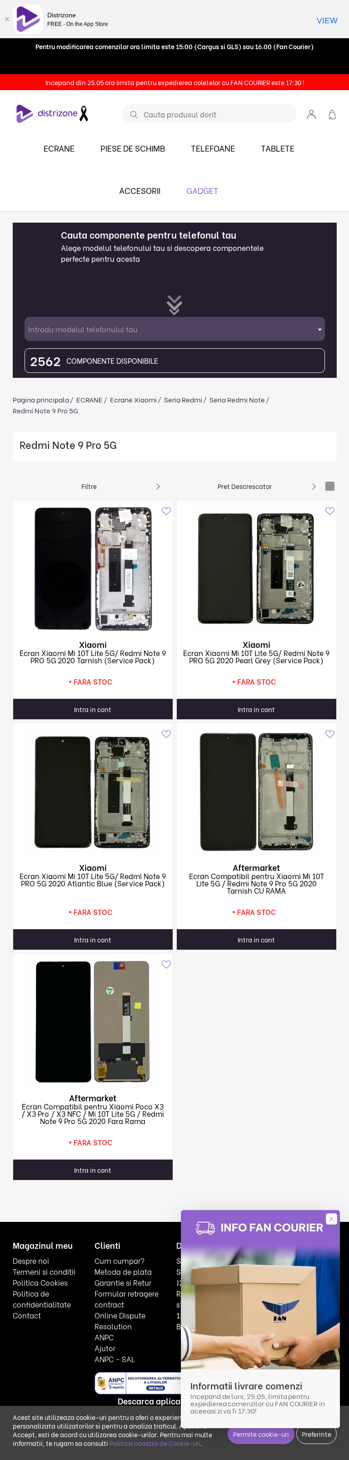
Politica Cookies (40, 1282)
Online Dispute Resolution (120, 1320)
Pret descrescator (245, 486)
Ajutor (105, 1348)
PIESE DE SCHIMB (132, 148)
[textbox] (175, 329)
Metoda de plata (123, 1271)
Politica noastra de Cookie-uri (155, 1443)
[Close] (7, 19)
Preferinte (316, 1434)
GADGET (202, 190)
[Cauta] (131, 114)
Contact (27, 1315)
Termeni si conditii (44, 1271)
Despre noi (31, 1260)
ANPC (104, 1337)
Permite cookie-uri (261, 1434)
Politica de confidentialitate (42, 1298)
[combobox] (175, 329)
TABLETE (277, 148)
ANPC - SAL (115, 1358)
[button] (311, 113)
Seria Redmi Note (237, 399)
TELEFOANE (213, 148)
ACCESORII (139, 190)
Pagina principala (41, 399)
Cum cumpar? (120, 1260)
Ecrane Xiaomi (133, 399)
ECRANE (59, 148)
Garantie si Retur (123, 1282)
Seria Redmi (183, 399)
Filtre (89, 486)
